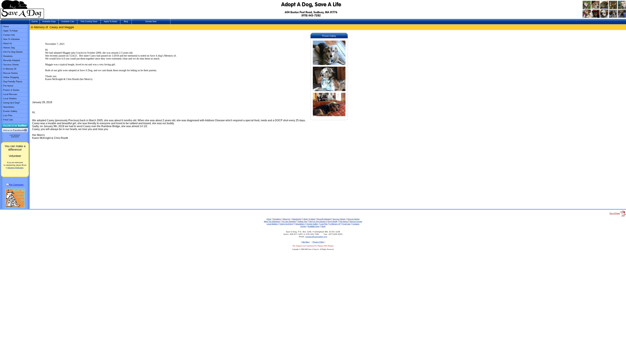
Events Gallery (10, 111)
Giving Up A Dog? (11, 103)
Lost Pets (7, 115)
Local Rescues (10, 94)
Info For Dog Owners (13, 52)
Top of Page (614, 213)
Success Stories (11, 64)
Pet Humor (8, 86)
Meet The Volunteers (272, 221)
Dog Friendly (333, 221)
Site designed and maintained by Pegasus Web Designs (313, 246)
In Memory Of (9, 69)
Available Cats (67, 21)
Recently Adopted (11, 60)
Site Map (305, 242)
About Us (7, 43)
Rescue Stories (10, 73)
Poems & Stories (11, 90)
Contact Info (9, 35)
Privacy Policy (318, 242)
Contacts (355, 224)
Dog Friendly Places (12, 81)
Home (6, 26)
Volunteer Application (15, 168)
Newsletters (8, 107)
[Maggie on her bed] (329, 116)
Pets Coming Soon (89, 21)
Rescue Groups (356, 221)
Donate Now (150, 21)
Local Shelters (10, 98)
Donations (8, 56)
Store (323, 226)
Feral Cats (8, 119)
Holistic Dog (9, 47)
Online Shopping (11, 77)
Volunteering (297, 219)
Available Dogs (49, 21)
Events (35, 21)
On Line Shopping (289, 221)
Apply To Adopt (110, 21)
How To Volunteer (11, 39)
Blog (126, 21)
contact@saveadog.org (316, 237)
